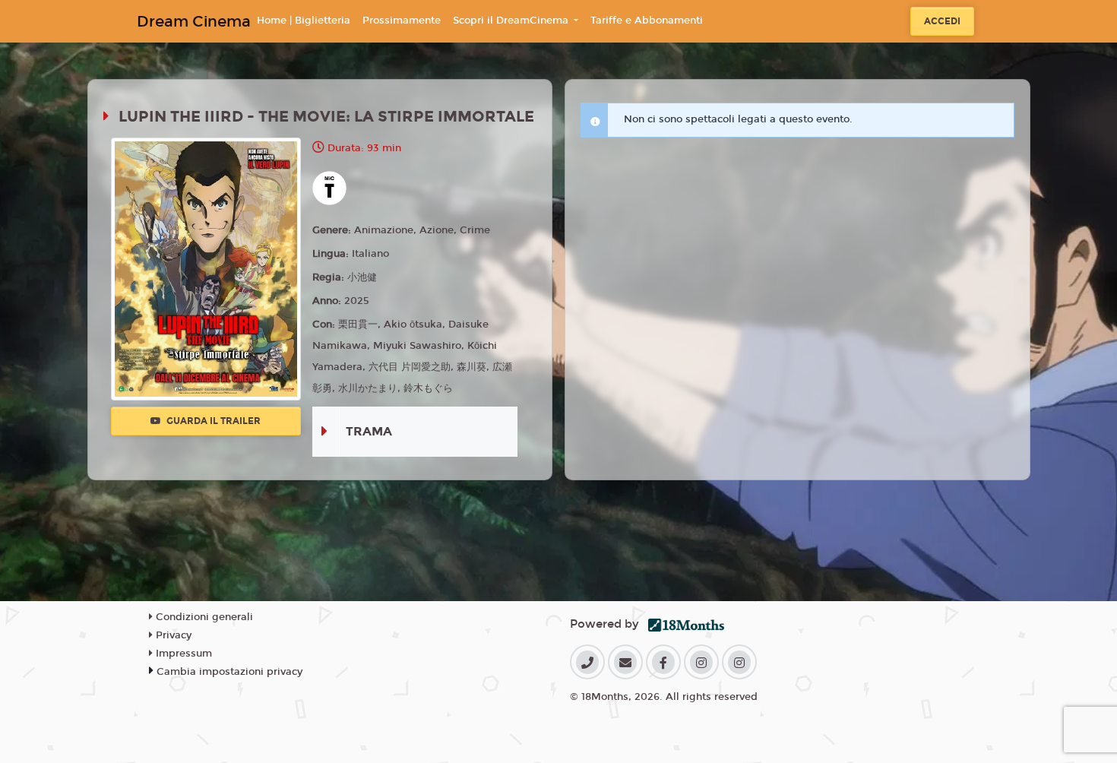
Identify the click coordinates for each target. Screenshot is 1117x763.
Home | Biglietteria (303, 20)
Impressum (182, 653)
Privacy (172, 635)
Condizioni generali (203, 617)
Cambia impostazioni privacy (229, 672)
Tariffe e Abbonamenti (646, 20)
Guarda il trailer (212, 421)
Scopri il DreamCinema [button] (512, 20)
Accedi (942, 21)
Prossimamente (401, 20)
